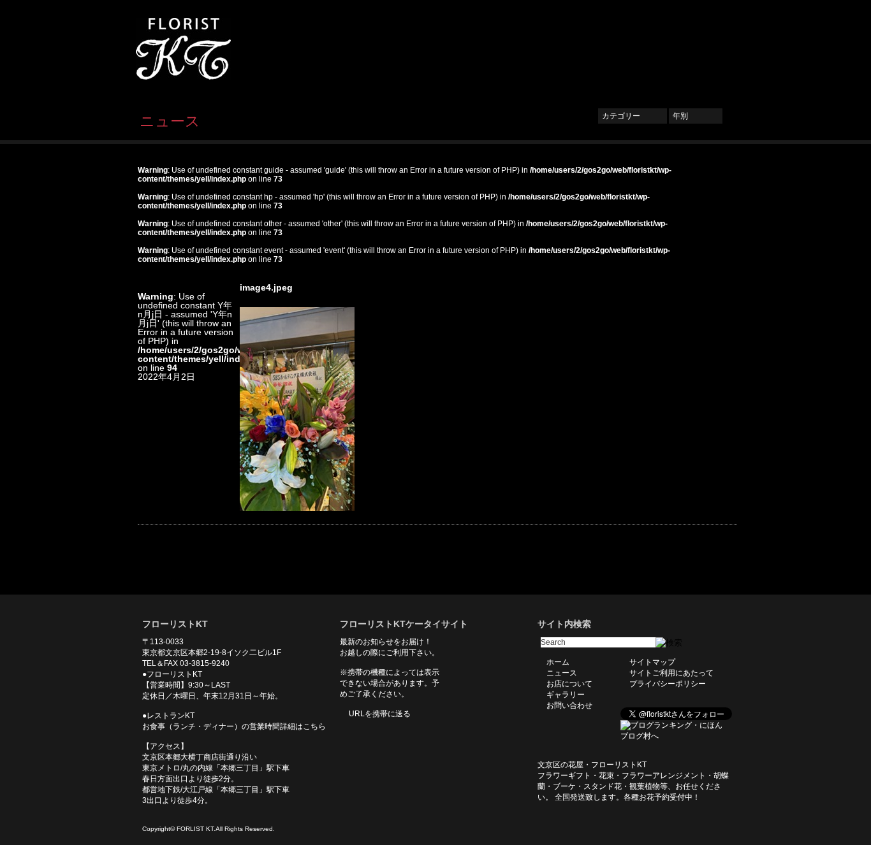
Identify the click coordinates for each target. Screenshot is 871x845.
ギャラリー (633, 49)
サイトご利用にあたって (671, 672)
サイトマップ (652, 662)
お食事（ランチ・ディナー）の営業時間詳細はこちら (234, 726)
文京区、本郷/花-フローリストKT (206, 48)
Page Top (718, 575)
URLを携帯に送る (380, 713)
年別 (696, 116)
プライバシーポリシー (667, 683)
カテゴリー (632, 116)
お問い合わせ (697, 49)
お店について (569, 49)
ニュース (510, 49)
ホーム (462, 49)
